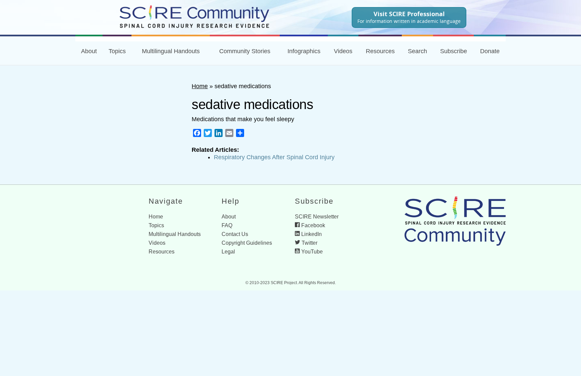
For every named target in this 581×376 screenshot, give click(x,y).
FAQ (227, 225)
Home (200, 86)
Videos (343, 51)
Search (417, 51)
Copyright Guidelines (247, 243)
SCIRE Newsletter (317, 216)
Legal (228, 251)
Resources (162, 251)
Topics (117, 51)
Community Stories (244, 51)
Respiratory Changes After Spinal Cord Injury (274, 157)
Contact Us (235, 234)
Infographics (303, 51)
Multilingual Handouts (171, 51)
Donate (490, 51)
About (89, 51)
